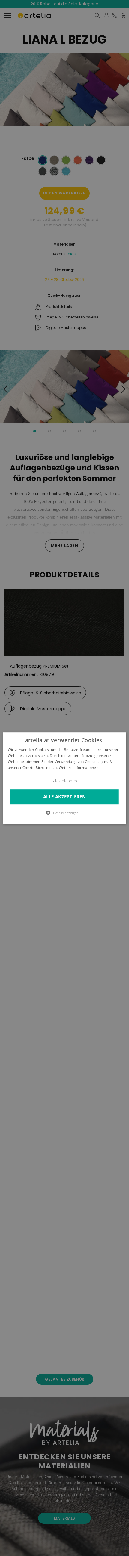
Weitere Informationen (78, 767)
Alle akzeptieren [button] (64, 797)
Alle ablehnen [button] (64, 780)
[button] (64, 812)
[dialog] (64, 778)
